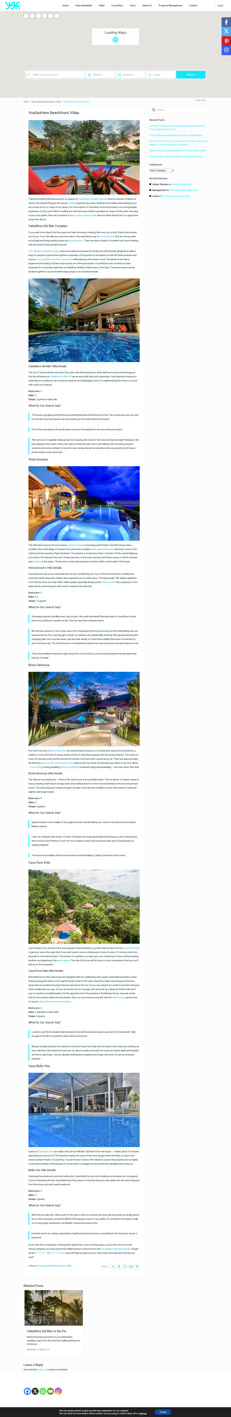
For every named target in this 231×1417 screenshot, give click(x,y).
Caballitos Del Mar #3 (60, 376)
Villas (102, 5)
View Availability (83, 5)
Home (65, 5)
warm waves (63, 960)
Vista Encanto (75, 545)
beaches (37, 561)
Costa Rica (117, 5)
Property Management (170, 5)
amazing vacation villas (85, 215)
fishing (64, 767)
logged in (42, 1369)
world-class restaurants (102, 549)
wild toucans (118, 997)
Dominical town (106, 236)
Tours (132, 5)
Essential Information (45, 102)
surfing (71, 203)
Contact (193, 5)
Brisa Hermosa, (58, 750)
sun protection (76, 240)
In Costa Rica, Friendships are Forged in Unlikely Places (176, 135)
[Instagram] (58, 1391)
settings (143, 1413)
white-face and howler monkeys (55, 1001)
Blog (34, 102)
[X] (35, 1391)
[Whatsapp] (42, 1391)
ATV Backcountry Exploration (184, 190)
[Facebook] (27, 1391)
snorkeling (73, 767)
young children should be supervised (54, 259)
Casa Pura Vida (131, 948)
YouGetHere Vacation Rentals (92, 199)
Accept (163, 1412)
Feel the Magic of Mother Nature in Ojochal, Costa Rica (176, 156)
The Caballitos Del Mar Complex (44, 251)
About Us (147, 5)
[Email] (50, 1391)
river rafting (36, 767)
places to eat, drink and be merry (57, 763)
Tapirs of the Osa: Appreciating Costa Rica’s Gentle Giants (177, 150)
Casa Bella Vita (45, 1151)
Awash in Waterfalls (181, 184)
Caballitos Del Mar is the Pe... (47, 1331)
